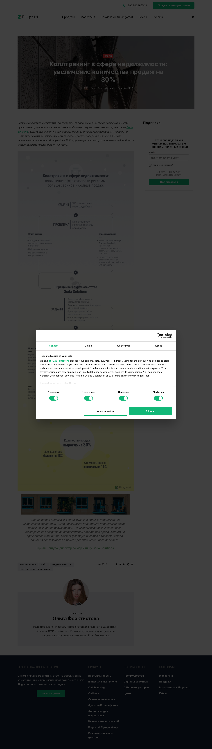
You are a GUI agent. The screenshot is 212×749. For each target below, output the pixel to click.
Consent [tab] (53, 345)
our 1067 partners (59, 360)
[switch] (88, 398)
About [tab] (158, 345)
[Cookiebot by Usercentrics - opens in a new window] (158, 335)
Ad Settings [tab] (123, 345)
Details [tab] (88, 345)
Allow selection (105, 411)
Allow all (150, 411)
